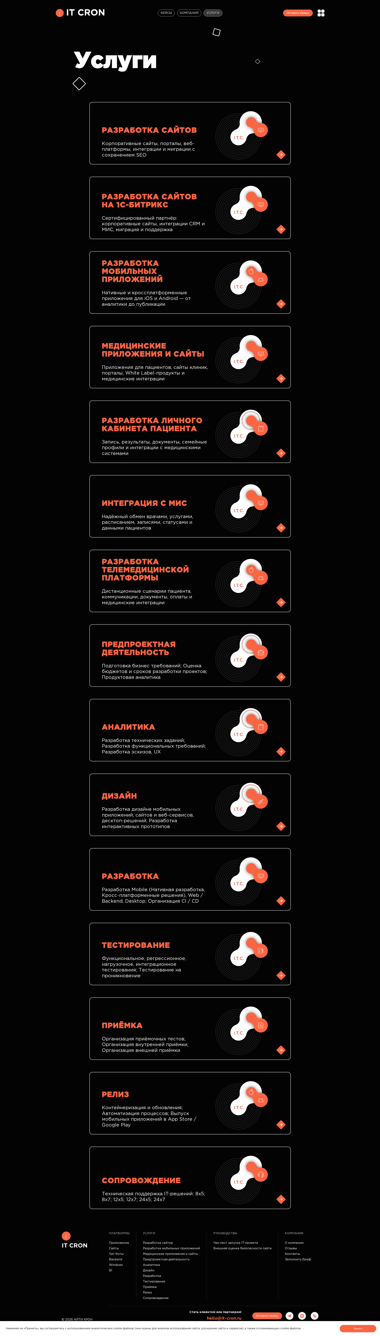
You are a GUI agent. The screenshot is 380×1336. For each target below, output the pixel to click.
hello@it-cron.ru (224, 1318)
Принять (358, 1328)
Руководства (225, 1233)
